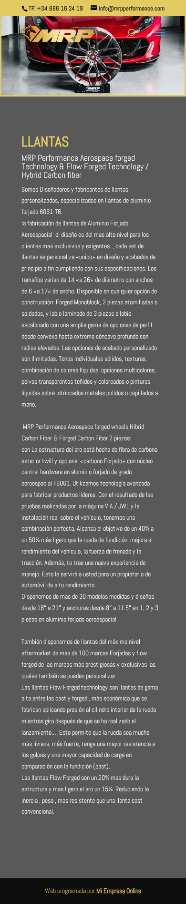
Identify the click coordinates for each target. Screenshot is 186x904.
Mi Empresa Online (118, 890)
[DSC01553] (93, 92)
